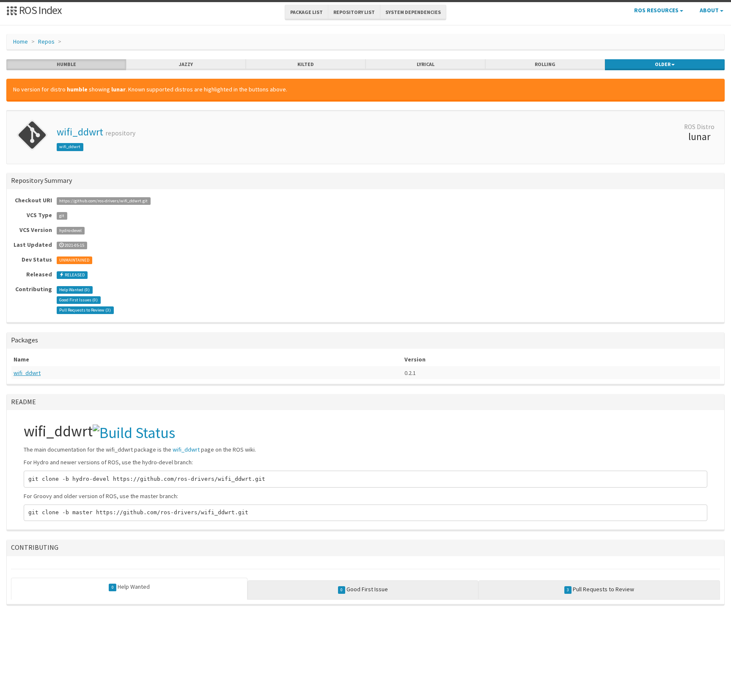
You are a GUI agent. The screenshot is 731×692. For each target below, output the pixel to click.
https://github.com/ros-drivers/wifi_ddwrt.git (103, 201)
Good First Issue (364, 589)
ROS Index (39, 10)
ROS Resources (657, 10)
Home (20, 41)
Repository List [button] (354, 12)
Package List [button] (306, 12)
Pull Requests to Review (600, 589)
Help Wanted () (74, 289)
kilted (305, 64)
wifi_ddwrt (80, 131)
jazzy (186, 64)
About (710, 10)
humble (66, 64)
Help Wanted (131, 586)
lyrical (425, 64)
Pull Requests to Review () (85, 310)
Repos (46, 41)
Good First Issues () (78, 300)
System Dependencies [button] (413, 12)
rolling (545, 64)
